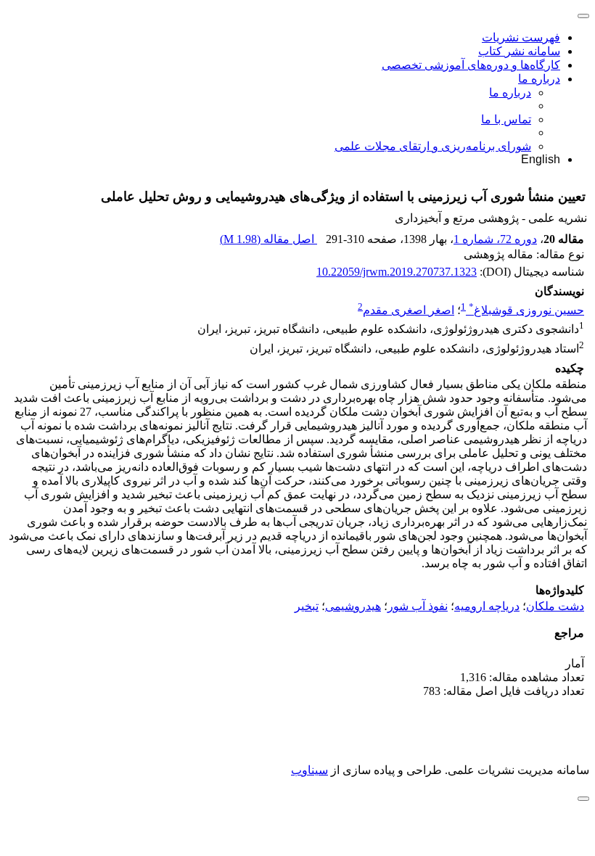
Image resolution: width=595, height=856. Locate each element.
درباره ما (539, 79)
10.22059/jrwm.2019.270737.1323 (396, 272)
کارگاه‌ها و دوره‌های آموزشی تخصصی (471, 65)
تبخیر (307, 606)
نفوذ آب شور (417, 606)
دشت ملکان (555, 606)
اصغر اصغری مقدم (408, 310)
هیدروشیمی (353, 606)
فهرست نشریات (521, 37)
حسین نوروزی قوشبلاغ (526, 310)
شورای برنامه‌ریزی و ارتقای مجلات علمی (433, 146)
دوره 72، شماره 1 (495, 239)
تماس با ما (506, 119)
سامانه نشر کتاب (519, 51)
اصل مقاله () (268, 239)
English (540, 159)
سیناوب (309, 770)
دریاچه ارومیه (487, 606)
